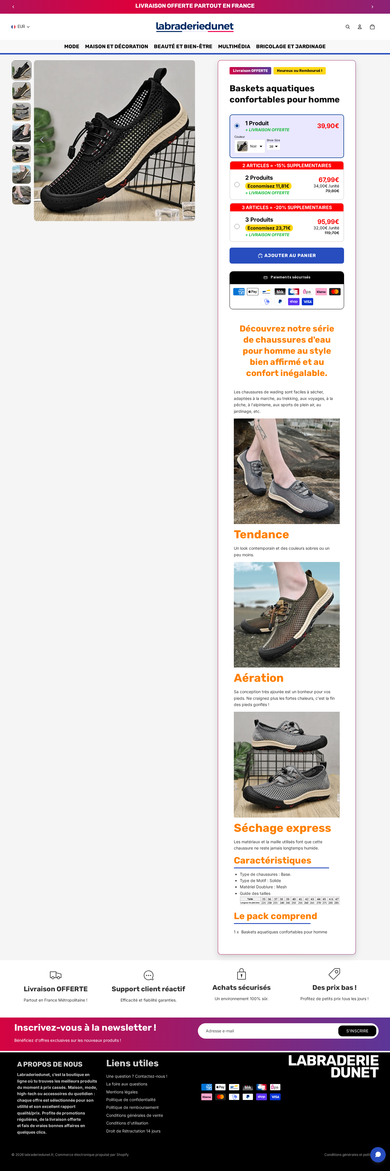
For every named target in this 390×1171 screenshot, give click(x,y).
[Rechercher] (347, 27)
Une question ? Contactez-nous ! (136, 1076)
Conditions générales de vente (134, 1115)
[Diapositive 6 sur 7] (21, 174)
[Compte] (359, 27)
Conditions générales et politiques (351, 1154)
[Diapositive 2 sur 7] (21, 91)
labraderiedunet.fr (39, 1154)
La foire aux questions (126, 1083)
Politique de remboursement (132, 1107)
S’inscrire (357, 1030)
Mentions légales (122, 1091)
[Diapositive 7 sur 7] (21, 195)
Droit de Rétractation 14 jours (133, 1130)
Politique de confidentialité (131, 1099)
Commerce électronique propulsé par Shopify (92, 1154)
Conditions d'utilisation (127, 1123)
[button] (287, 136)
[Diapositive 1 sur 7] (21, 70)
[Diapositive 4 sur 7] (21, 133)
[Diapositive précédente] (13, 7)
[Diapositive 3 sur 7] (21, 112)
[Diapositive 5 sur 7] (21, 153)
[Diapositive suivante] (372, 7)
